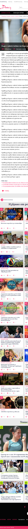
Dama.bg (10, 1)
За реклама (3, 519)
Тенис (24, 422)
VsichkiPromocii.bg (18, 1)
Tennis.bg (26, 1)
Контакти (14, 519)
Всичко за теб (5, 13)
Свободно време (18, 13)
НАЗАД (7, 191)
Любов (17, 16)
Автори (9, 519)
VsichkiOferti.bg (3, 1)
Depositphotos (21, 519)
